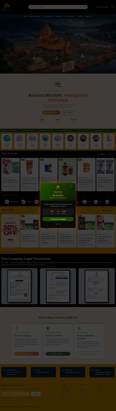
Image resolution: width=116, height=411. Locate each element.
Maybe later (58, 224)
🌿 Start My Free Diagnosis (58, 219)
